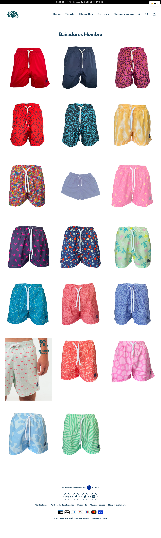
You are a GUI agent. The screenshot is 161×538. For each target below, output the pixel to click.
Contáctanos (41, 504)
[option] (28, 67)
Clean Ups (86, 14)
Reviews (103, 14)
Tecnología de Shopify (99, 518)
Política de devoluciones (62, 504)
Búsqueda (82, 504)
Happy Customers (117, 504)
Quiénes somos (123, 14)
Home (57, 14)
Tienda (70, 14)
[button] (154, 3)
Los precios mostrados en (73, 487)
